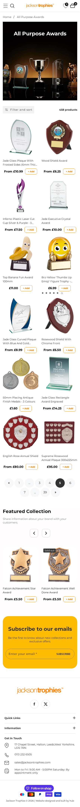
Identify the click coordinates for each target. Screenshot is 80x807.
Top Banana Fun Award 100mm (18, 279)
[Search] (12, 6)
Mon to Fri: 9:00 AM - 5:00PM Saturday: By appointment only (42, 771)
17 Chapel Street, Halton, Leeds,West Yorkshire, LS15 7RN (45, 746)
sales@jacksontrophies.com (33, 762)
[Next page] (55, 492)
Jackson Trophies (15, 800)
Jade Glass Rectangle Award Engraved (55, 399)
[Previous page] (9, 483)
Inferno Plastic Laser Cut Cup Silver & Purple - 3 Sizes (19, 221)
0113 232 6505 (23, 754)
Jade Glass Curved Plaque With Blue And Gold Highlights (19, 341)
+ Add (31, 171)
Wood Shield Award (54, 160)
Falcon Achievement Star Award (19, 590)
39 (45, 492)
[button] (34, 533)
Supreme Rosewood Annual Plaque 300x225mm (59, 458)
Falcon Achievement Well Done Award (58, 590)
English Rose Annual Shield (20, 456)
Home (7, 17)
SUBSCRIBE (63, 653)
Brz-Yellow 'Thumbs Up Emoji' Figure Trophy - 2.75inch (56, 279)
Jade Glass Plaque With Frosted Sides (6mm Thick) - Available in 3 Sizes (20, 163)
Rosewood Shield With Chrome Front (56, 341)
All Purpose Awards (30, 17)
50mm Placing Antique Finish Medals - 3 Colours (19, 399)
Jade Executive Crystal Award (56, 221)
